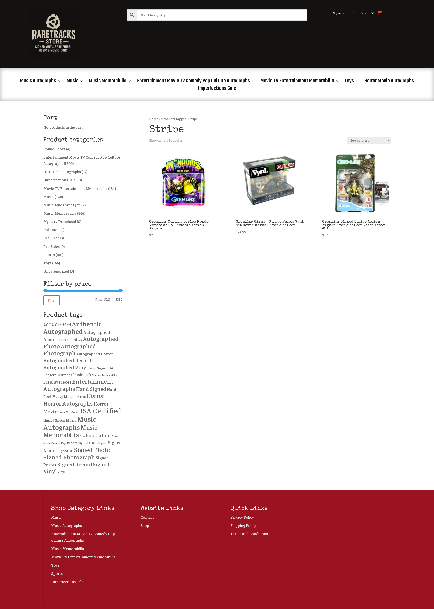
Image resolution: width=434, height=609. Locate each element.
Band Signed (98, 368)
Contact (147, 517)
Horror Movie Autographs (389, 82)
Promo (55, 443)
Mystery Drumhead (59, 221)
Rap (63, 443)
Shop (365, 13)
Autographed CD (70, 339)
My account (342, 13)
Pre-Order (52, 237)
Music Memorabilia (108, 82)
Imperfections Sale (217, 89)
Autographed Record (67, 360)
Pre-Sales (51, 246)
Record (72, 443)
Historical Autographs (62, 171)
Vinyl (61, 472)
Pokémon (51, 229)
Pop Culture (99, 435)
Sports (49, 254)
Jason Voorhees (68, 412)
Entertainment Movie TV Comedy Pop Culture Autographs (193, 82)
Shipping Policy (243, 525)
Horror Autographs (68, 403)
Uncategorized (56, 271)
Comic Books (54, 148)
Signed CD (65, 450)
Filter (52, 300)
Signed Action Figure (92, 443)
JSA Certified (100, 410)
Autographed (63, 331)
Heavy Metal (63, 396)
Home (153, 119)
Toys (349, 82)
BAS (112, 367)
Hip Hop (80, 397)
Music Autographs (38, 82)
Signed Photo (92, 449)
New (82, 436)
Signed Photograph (69, 457)
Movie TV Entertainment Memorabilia (297, 82)
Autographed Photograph (69, 349)
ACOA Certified (57, 324)
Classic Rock (81, 374)
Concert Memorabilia (104, 375)
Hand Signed (91, 388)
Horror (95, 395)
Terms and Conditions (249, 533)
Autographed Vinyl (65, 367)
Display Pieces (57, 382)
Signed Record (74, 464)
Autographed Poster (94, 353)
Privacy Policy (242, 517)
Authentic (87, 324)
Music (72, 82)
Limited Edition (54, 420)
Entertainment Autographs (78, 384)
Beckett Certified (56, 374)
